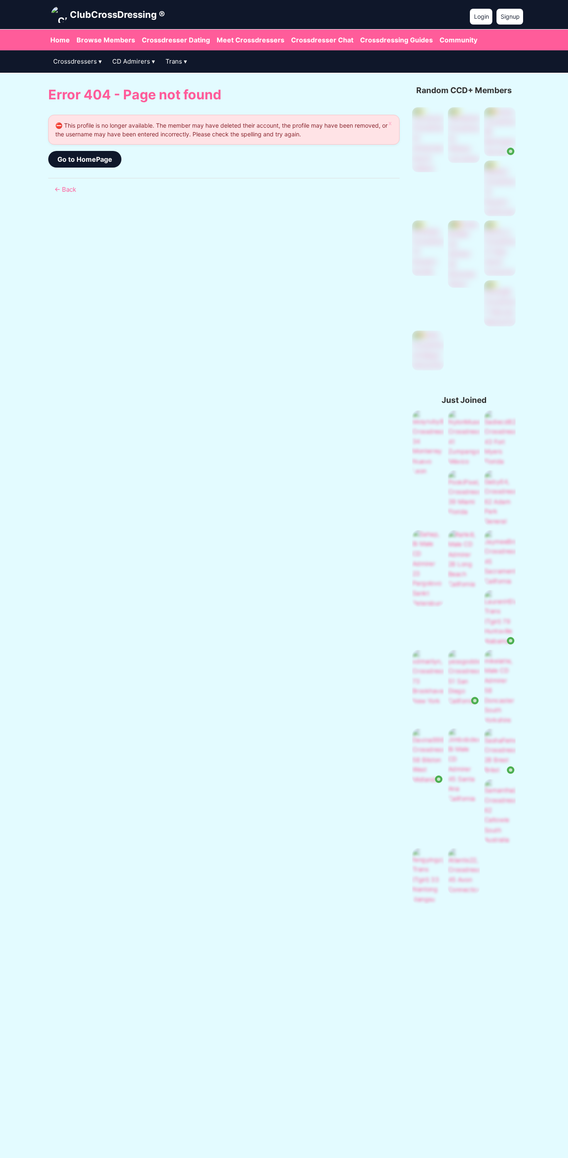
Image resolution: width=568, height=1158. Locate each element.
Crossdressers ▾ (77, 61)
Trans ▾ (176, 61)
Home (60, 40)
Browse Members (106, 40)
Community (458, 40)
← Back (65, 189)
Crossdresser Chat (322, 40)
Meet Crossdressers (250, 40)
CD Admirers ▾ (133, 61)
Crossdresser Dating (176, 40)
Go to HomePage (84, 159)
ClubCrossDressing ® (117, 14)
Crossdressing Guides (396, 40)
